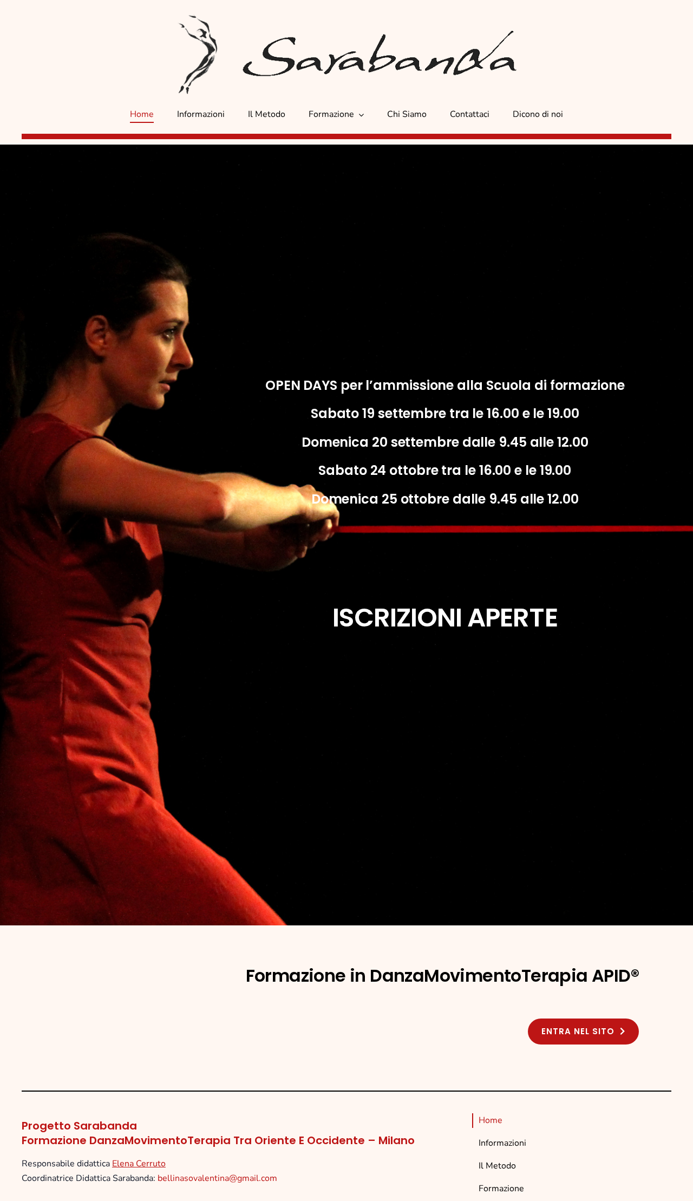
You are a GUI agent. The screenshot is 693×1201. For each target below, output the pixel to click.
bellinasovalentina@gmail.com (217, 1178)
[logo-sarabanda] (390, 35)
